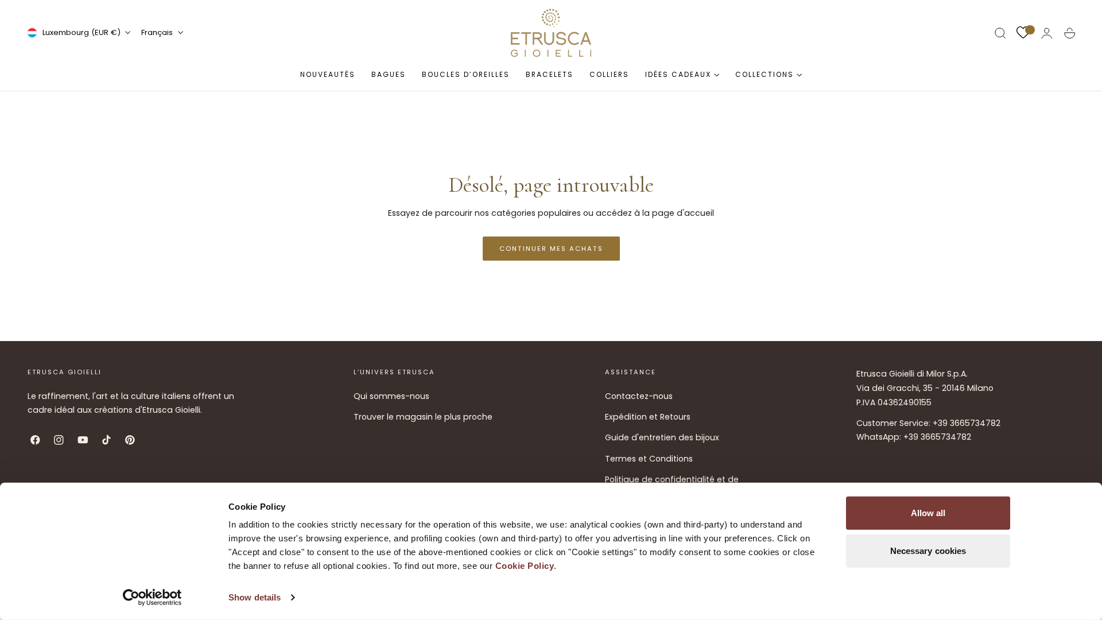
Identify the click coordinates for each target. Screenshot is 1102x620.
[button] (1000, 33)
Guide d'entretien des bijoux (662, 437)
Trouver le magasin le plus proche (423, 417)
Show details (254, 597)
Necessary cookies (928, 550)
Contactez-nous (639, 396)
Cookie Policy (524, 566)
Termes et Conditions (649, 458)
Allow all (928, 513)
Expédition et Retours (647, 417)
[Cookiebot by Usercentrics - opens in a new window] (152, 597)
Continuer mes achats (551, 248)
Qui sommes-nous (391, 396)
